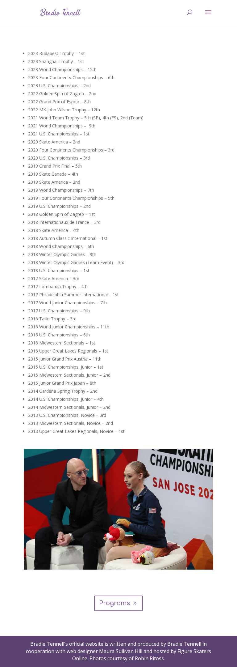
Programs (114, 603)
